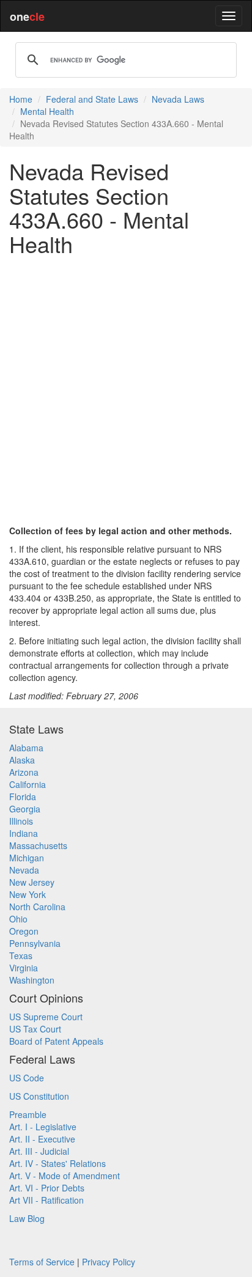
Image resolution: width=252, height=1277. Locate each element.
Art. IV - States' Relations (57, 1163)
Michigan (26, 858)
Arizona (24, 772)
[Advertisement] (126, 390)
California (27, 784)
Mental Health (47, 111)
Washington (31, 980)
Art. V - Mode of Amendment (64, 1175)
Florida (22, 796)
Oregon (24, 931)
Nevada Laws (178, 99)
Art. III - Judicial (39, 1151)
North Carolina (37, 906)
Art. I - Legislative (42, 1127)
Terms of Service (42, 1262)
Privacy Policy (108, 1262)
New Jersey (31, 882)
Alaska (22, 760)
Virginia (23, 968)
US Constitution (39, 1096)
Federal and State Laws (92, 99)
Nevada (24, 870)
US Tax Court (35, 1029)
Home (20, 99)
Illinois (21, 821)
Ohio (18, 919)
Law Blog (27, 1218)
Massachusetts (38, 845)
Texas (20, 955)
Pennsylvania (35, 943)
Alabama (26, 748)
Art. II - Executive (42, 1139)
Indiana (23, 833)
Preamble (27, 1114)
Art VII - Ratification (46, 1200)
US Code (26, 1078)
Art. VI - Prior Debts (46, 1188)
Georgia (24, 809)
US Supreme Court (46, 1016)
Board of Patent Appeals (56, 1041)
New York (27, 894)
